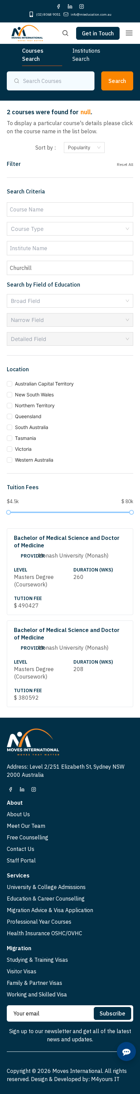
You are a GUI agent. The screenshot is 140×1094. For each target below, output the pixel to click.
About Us (18, 814)
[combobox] (70, 228)
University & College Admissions (46, 887)
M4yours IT (105, 1079)
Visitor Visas (21, 971)
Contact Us (20, 848)
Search (117, 81)
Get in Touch (98, 33)
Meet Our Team (26, 825)
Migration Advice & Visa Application (50, 910)
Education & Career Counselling (46, 898)
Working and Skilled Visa (37, 994)
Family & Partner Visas (34, 982)
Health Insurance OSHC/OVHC (44, 933)
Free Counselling (27, 837)
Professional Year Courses (39, 921)
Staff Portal (21, 860)
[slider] (8, 512)
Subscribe (112, 1013)
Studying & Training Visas (37, 959)
